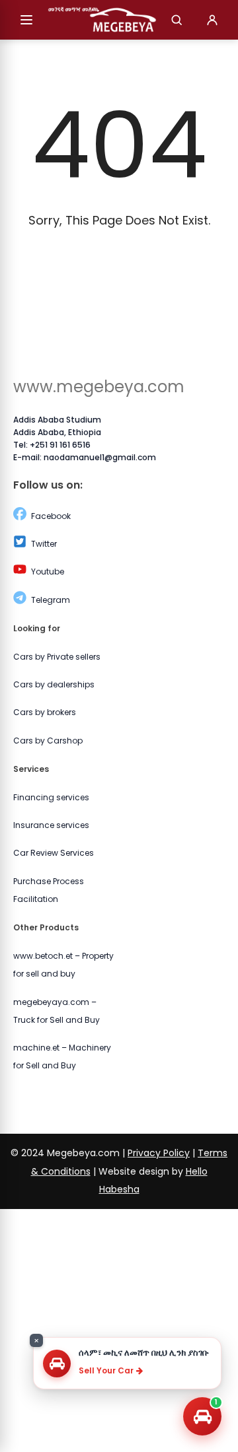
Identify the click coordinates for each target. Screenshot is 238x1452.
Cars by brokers (44, 712)
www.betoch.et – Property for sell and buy (63, 964)
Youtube (47, 571)
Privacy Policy (159, 1152)
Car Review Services (53, 852)
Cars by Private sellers (56, 656)
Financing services (51, 797)
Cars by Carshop (48, 740)
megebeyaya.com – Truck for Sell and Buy (56, 1010)
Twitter (44, 543)
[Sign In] (212, 19)
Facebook (51, 516)
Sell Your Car (106, 1370)
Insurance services (51, 825)
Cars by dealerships (54, 684)
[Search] (176, 19)
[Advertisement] (119, 1328)
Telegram (50, 599)
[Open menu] (26, 20)
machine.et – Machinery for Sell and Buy (62, 1056)
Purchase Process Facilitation (48, 890)
